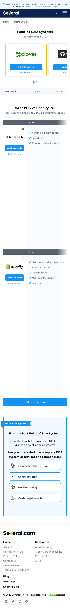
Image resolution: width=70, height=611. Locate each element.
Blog (6, 576)
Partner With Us (13, 551)
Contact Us (10, 560)
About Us (8, 547)
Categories (42, 541)
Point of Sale (42, 556)
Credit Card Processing (48, 551)
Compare (35, 91)
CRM (38, 560)
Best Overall (10, 91)
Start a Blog (11, 586)
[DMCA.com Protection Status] (57, 594)
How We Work (12, 565)
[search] (57, 12)
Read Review (26, 72)
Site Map (9, 581)
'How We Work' (44, 6)
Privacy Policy (11, 556)
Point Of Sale (21, 21)
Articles (59, 91)
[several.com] (11, 13)
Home (6, 21)
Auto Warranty (44, 547)
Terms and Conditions (16, 569)
